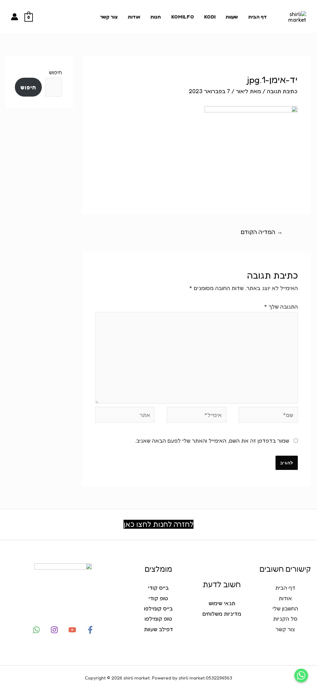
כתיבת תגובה (282, 91)
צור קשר (109, 17)
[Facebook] (90, 630)
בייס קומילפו (158, 608)
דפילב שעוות (158, 629)
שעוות (231, 17)
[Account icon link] (14, 16)
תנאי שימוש (222, 603)
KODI (209, 17)
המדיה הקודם (262, 232)
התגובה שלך (281, 306)
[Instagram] (54, 630)
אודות (134, 17)
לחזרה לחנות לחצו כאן (158, 524)
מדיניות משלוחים (221, 613)
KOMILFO (182, 17)
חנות (155, 17)
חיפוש (55, 72)
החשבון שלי (285, 608)
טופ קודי (158, 598)
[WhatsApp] (36, 630)
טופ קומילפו (158, 618)
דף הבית (257, 17)
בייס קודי (158, 587)
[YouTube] (72, 630)
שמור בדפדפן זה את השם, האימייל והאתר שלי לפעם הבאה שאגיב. (212, 440)
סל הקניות (285, 618)
